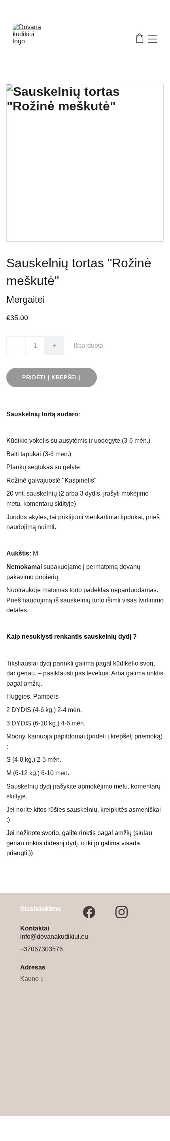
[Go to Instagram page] (121, 912)
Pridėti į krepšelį (51, 377)
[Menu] (152, 39)
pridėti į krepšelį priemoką (125, 736)
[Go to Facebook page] (89, 912)
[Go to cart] (139, 39)
